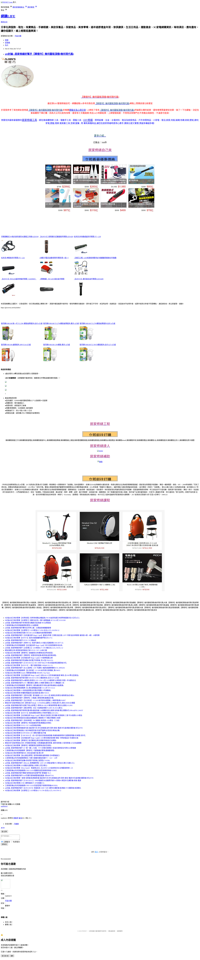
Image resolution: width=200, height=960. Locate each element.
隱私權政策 (111, 931)
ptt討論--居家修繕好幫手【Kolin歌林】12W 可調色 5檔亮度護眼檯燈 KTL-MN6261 (35, 668)
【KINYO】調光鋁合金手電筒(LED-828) (88, 279)
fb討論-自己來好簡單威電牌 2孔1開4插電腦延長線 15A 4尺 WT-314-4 (30, 688)
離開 (12, 956)
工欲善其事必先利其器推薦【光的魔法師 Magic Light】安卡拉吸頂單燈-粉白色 (33, 645)
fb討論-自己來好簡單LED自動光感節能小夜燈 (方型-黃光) (26, 765)
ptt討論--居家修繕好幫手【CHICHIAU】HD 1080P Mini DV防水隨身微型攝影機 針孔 (36, 663)
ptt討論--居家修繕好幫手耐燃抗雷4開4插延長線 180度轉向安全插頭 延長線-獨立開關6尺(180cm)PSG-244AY (44, 710)
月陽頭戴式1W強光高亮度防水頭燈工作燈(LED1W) (20, 236)
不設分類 (18, 36)
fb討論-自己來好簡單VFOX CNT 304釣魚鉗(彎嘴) (23, 725)
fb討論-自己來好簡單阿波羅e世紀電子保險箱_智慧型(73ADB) (27, 760)
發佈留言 (4, 844)
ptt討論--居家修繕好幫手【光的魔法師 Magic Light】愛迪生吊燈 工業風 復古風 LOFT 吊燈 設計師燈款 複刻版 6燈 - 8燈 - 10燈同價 (52, 635)
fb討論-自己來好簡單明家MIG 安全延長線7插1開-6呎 (24, 753)
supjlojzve (4, 806)
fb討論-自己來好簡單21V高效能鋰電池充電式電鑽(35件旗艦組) (28, 690)
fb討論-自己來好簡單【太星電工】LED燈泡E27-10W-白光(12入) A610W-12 (32, 630)
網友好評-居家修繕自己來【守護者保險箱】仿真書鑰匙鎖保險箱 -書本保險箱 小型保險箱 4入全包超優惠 (43, 743)
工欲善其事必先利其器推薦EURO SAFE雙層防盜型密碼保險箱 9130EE (31, 770)
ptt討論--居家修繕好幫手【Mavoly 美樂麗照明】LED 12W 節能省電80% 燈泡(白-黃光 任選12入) (39, 763)
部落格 (7, 42)
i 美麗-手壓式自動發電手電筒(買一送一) (54, 258)
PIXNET (84, 931)
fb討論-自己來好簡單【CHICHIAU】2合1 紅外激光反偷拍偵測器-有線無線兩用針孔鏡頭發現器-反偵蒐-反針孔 (45, 735)
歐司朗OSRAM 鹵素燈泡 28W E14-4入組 (16, 345)
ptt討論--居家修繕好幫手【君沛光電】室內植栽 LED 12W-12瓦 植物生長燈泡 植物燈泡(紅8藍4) (39, 695)
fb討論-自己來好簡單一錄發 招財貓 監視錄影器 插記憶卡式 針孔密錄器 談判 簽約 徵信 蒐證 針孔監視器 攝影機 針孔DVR (49, 778)
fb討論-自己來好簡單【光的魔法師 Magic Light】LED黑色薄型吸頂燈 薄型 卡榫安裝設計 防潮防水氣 (41, 738)
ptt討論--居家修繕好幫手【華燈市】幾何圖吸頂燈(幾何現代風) (39, 54)
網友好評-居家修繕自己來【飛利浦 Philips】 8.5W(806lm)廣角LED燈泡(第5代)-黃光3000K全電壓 (40, 703)
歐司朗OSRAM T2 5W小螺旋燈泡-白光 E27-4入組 (98, 345)
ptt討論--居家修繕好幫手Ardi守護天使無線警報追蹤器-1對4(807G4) (29, 775)
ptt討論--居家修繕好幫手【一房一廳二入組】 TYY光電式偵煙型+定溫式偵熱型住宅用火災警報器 (40, 748)
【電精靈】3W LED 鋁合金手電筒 (51, 279)
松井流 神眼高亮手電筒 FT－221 (13, 258)
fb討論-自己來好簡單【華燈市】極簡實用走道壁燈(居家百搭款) (28, 745)
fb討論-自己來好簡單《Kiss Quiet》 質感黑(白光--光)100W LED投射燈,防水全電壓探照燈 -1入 (39, 768)
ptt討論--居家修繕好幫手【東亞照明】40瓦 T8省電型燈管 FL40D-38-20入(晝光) (33, 708)
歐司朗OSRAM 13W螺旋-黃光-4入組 (56, 345)
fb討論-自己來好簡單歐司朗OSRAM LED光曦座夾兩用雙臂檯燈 (28, 633)
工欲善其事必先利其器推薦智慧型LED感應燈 (21, 625)
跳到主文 (4, 22)
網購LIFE (8, 16)
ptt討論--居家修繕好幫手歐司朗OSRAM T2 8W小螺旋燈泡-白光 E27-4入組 (32, 678)
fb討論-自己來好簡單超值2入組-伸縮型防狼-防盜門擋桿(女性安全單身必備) (32, 730)
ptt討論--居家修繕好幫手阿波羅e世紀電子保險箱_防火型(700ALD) (29, 660)
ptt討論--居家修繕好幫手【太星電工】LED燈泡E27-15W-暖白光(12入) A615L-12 (34, 648)
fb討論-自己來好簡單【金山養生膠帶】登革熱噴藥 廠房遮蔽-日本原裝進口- (32, 755)
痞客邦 (15, 818)
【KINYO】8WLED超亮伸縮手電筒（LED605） (19, 279)
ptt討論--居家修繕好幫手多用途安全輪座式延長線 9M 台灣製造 (28, 623)
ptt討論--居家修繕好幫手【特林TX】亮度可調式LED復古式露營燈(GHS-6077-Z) (34, 643)
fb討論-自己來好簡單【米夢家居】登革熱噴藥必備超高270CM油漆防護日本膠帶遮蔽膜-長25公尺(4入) (42, 618)
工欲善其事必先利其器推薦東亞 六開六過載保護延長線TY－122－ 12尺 (31, 758)
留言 (20, 818)
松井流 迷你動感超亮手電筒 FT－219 (87, 236)
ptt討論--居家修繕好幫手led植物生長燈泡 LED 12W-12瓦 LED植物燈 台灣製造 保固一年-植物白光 (40, 680)
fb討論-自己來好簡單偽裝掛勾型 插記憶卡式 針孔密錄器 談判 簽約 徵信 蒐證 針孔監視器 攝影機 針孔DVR (44, 728)
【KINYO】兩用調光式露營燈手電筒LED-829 (56, 236)
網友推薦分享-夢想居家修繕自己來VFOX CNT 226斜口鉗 (26, 650)
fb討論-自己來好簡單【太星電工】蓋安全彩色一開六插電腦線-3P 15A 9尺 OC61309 (35, 620)
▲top (3, 827)
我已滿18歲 (5, 956)
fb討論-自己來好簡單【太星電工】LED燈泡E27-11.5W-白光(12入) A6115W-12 (33, 790)
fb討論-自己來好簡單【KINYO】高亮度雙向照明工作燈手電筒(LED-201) (31, 713)
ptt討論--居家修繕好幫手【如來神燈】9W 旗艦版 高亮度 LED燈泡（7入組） (33, 720)
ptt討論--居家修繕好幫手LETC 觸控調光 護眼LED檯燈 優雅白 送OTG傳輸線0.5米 (34, 683)
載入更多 (4, 831)
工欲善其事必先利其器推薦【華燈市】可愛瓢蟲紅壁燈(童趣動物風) (29, 750)
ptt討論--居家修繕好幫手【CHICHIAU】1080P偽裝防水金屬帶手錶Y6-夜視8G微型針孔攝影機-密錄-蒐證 (43, 780)
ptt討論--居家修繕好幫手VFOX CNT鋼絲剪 (20, 640)
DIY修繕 (88, 120)
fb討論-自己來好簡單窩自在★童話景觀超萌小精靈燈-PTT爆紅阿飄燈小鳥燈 (32, 718)
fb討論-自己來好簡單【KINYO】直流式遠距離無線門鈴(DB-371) (28, 638)
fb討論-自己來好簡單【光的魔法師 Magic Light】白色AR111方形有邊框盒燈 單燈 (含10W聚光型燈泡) (42, 675)
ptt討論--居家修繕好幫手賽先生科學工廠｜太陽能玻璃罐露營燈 (28, 628)
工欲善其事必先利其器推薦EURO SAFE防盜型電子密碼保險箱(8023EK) (31, 785)
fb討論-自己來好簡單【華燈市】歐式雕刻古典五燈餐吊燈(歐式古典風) (30, 740)
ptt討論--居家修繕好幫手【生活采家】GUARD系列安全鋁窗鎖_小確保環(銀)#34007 (35, 700)
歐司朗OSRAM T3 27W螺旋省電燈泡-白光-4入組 (97, 323)
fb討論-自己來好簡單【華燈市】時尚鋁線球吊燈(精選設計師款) (28, 723)
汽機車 (16, 824)
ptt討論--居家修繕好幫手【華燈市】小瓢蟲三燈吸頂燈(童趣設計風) (29, 698)
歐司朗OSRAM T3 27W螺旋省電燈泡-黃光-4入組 (61, 323)
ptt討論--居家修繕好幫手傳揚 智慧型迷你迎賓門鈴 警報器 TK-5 (28, 773)
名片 (6, 45)
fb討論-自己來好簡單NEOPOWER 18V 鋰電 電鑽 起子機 (25, 733)
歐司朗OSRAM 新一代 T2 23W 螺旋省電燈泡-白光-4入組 (21, 323)
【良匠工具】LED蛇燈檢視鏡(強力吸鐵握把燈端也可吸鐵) (95, 258)
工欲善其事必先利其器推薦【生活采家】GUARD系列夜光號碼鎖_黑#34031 (32, 670)
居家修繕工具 (29, 120)
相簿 (6, 40)
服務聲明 (119, 931)
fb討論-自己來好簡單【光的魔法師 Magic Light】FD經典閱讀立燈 (29, 658)
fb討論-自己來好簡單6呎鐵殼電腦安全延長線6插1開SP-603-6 (27, 693)
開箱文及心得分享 (77, 110)
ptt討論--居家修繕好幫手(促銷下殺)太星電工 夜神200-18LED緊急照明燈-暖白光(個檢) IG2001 (39, 705)
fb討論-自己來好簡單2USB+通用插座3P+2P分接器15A (24, 783)
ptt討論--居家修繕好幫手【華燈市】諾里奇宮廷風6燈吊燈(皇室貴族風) (30, 655)
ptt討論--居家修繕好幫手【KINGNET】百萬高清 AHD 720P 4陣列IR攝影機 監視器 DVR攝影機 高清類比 (43, 788)
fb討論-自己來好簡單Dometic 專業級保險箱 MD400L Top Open (27, 673)
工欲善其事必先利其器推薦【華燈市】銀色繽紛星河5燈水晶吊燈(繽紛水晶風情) (34, 685)
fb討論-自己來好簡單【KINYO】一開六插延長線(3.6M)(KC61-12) (29, 665)
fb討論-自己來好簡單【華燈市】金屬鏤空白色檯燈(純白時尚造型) (29, 653)
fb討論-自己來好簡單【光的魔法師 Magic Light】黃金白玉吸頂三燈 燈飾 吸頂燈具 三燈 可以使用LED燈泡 (43, 715)
